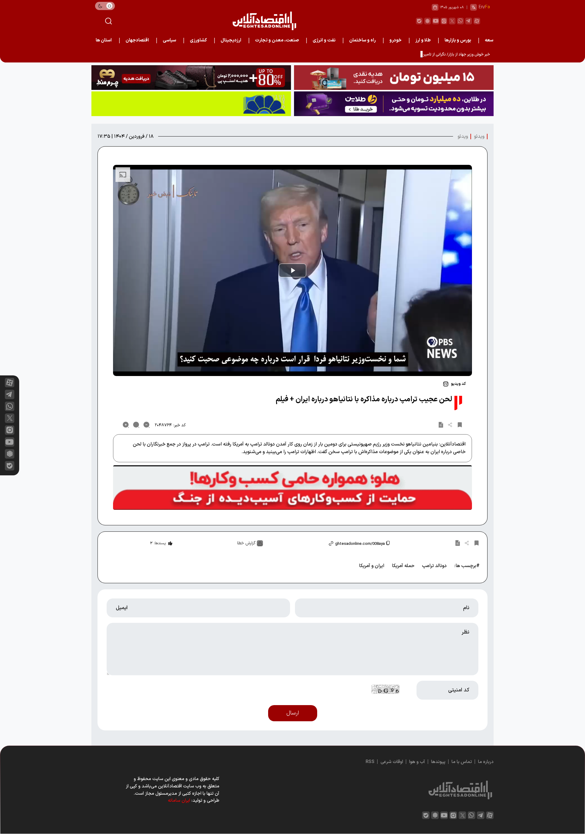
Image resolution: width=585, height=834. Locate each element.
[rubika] (427, 21)
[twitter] (452, 21)
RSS (370, 761)
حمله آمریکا (403, 566)
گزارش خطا (246, 543)
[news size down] (146, 424)
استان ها (104, 40)
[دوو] (394, 77)
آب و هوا (417, 761)
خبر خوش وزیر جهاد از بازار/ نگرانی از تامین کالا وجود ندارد (444, 54)
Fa (487, 7)
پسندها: (158, 543)
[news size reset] (136, 424)
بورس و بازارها (458, 40)
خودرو (395, 40)
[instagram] (444, 21)
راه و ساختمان (362, 40)
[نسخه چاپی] (441, 424)
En (481, 7)
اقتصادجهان (137, 40)
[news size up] (125, 424)
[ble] (419, 21)
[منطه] (191, 77)
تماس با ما (462, 761)
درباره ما (486, 761)
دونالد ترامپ (434, 566)
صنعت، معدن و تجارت (277, 40)
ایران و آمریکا (371, 566)
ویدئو (479, 136)
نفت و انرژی (324, 40)
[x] (9, 418)
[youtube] (435, 21)
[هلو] (292, 487)
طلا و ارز (423, 40)
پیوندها (438, 761)
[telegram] (468, 21)
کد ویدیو (458, 384)
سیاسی (169, 40)
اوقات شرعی (392, 761)
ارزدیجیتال (231, 40)
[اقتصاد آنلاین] (264, 21)
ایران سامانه (179, 800)
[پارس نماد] (191, 103)
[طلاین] (394, 103)
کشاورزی (198, 40)
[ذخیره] (460, 424)
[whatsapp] (460, 21)
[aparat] (476, 21)
